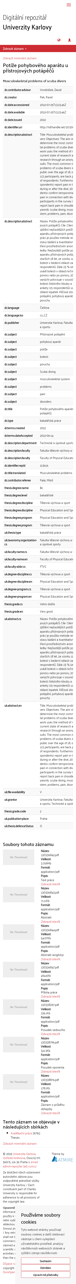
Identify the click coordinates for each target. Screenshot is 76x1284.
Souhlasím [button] (45, 1260)
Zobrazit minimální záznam (20, 58)
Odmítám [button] (45, 1267)
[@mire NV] (62, 1158)
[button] (59, 40)
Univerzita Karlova (24, 1153)
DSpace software (13, 1263)
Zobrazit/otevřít (50, 884)
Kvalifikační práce (21, 1133)
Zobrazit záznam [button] (14, 48)
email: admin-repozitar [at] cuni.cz (20, 1164)
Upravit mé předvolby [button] (45, 1274)
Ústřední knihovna (14, 1157)
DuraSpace (10, 1271)
